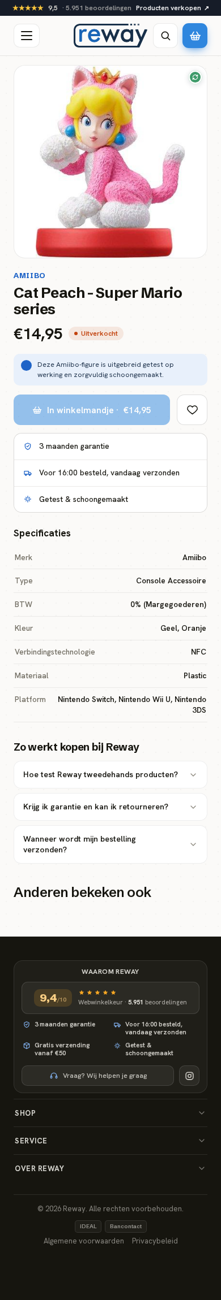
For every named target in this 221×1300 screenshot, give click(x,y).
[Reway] (110, 35)
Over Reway (39, 1168)
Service (31, 1141)
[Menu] (27, 35)
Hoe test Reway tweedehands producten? (100, 774)
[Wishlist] (192, 410)
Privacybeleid (155, 1241)
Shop (25, 1113)
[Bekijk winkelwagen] (194, 35)
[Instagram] (189, 1075)
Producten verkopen (172, 7)
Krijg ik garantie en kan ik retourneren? (95, 806)
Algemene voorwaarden (84, 1241)
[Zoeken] (165, 35)
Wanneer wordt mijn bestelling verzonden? (79, 844)
